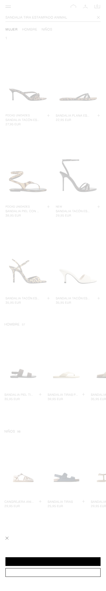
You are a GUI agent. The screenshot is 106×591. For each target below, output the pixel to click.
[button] (53, 561)
